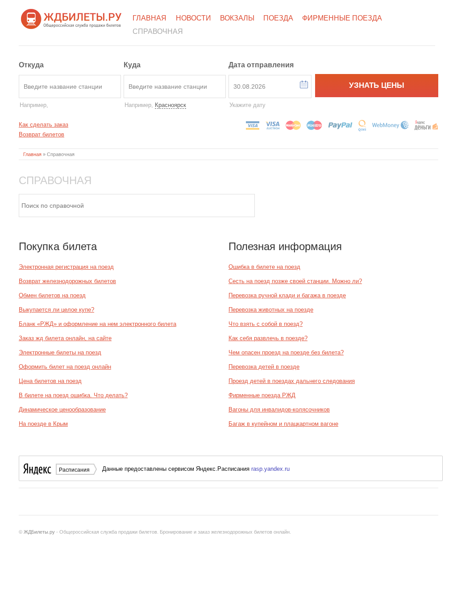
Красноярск (170, 105)
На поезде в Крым (43, 423)
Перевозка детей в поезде (263, 366)
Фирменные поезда (342, 18)
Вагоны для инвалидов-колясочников (279, 409)
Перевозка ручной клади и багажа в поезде (287, 295)
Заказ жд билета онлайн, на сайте (65, 338)
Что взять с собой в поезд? (265, 324)
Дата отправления (261, 65)
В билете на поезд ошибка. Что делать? (73, 395)
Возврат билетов (41, 134)
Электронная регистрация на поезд (66, 266)
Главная (149, 18)
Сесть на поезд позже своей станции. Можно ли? (295, 281)
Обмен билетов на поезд (52, 295)
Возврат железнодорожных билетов (67, 281)
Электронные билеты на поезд (60, 352)
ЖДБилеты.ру (39, 532)
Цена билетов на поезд (50, 381)
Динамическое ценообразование (62, 409)
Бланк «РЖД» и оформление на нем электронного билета (97, 324)
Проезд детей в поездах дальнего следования (291, 381)
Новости (193, 18)
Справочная (158, 31)
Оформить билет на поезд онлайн (65, 366)
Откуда (31, 65)
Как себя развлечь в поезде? (267, 338)
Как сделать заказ (43, 124)
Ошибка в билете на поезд (264, 266)
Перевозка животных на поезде (270, 309)
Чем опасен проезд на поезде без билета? (286, 352)
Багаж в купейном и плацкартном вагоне (283, 423)
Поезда (278, 18)
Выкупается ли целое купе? (56, 309)
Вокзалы (237, 18)
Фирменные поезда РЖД (261, 395)
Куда (132, 65)
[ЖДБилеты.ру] (71, 18)
